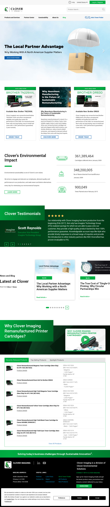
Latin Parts (49, 476)
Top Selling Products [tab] (38, 360)
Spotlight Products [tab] (57, 360)
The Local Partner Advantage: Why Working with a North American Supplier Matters (54, 286)
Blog (64, 17)
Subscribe (84, 486)
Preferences (61, 498)
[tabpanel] (76, 227)
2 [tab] (20, 244)
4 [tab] (24, 244)
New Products (63, 482)
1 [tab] (18, 244)
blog (44, 278)
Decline (79, 498)
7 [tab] (30, 244)
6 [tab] (28, 244)
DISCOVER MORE (13, 58)
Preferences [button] (8, 501)
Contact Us (40, 479)
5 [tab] (26, 244)
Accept (97, 498)
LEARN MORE (12, 192)
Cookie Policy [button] (10, 499)
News (15, 287)
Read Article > (42, 297)
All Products (63, 479)
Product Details (22, 370)
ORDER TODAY (14, 137)
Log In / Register (97, 2)
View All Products (55, 444)
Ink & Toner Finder (97, 17)
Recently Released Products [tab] (16, 360)
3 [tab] (22, 244)
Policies (39, 476)
